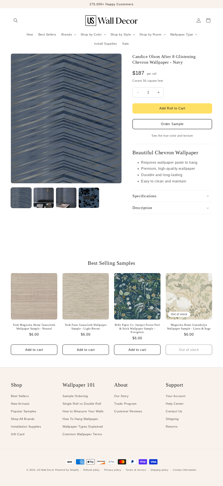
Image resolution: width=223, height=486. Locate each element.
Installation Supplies (26, 426)
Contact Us (174, 411)
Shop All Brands (23, 419)
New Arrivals (20, 403)
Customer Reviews (128, 411)
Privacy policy (112, 470)
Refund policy (91, 470)
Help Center (175, 403)
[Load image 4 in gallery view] (89, 198)
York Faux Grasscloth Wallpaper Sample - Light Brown (86, 326)
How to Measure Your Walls (83, 411)
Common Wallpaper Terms (82, 434)
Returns (171, 426)
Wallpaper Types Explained (83, 426)
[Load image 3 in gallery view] (66, 198)
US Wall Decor (45, 470)
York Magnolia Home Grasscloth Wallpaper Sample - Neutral (34, 326)
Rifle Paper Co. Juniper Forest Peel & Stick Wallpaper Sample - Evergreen (137, 328)
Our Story (121, 396)
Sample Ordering (75, 396)
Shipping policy (159, 470)
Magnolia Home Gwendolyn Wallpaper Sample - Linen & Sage (189, 326)
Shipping (172, 419)
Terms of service (136, 470)
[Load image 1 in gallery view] (21, 198)
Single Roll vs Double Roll (82, 403)
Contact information (184, 470)
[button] (15, 20)
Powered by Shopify (67, 470)
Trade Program (125, 403)
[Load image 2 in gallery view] (44, 198)
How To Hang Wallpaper (80, 419)
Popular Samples (23, 411)
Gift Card (17, 434)
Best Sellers (20, 396)
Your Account (175, 396)
